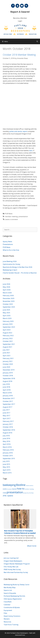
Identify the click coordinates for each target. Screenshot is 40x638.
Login (20, 21)
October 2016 (8, 427)
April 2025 (7, 315)
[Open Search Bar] (37, 41)
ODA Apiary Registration (13, 599)
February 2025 (8, 321)
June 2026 (6, 284)
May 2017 (6, 415)
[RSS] (26, 6)
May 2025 (6, 313)
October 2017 (8, 401)
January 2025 (8, 324)
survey (24, 493)
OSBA (4, 493)
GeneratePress (20, 635)
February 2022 (8, 335)
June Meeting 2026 (10, 261)
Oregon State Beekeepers (13, 561)
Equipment (8, 610)
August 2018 (7, 381)
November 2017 (9, 398)
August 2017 (7, 407)
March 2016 (7, 447)
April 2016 (7, 444)
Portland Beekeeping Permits (14, 596)
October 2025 (8, 304)
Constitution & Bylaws (12, 607)
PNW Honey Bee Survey (12, 569)
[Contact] (22, 6)
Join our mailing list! (11, 558)
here (30, 150)
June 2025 (6, 310)
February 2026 (8, 295)
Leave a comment (11, 219)
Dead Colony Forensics (12, 616)
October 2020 (8, 364)
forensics (9, 489)
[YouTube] (17, 6)
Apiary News (7, 241)
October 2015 (8, 455)
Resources (7, 622)
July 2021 (6, 350)
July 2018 (6, 384)
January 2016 (8, 453)
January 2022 (8, 338)
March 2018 (7, 393)
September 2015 (9, 458)
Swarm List (8, 590)
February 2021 (8, 358)
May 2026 (6, 287)
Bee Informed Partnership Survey (16, 572)
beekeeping (9, 485)
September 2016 (9, 430)
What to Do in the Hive (11, 250)
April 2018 (7, 390)
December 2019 (8, 370)
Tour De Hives (30, 493)
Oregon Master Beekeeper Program (17, 564)
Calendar (7, 605)
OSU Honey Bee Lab (11, 567)
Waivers (7, 619)
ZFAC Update (8, 496)
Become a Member (20, 18)
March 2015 (7, 473)
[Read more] (31, 546)
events (5, 489)
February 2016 (8, 450)
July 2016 (6, 436)
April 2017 (7, 418)
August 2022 (7, 333)
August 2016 (7, 433)
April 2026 (7, 290)
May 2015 (6, 467)
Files (5, 613)
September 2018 (9, 378)
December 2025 (8, 298)
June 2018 (6, 387)
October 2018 (8, 375)
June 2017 (6, 413)
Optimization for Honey (11, 264)
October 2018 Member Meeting (19, 54)
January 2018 (8, 395)
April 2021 (7, 355)
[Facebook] (13, 6)
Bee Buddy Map (10, 587)
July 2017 (6, 410)
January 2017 (8, 424)
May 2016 (6, 441)
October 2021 (8, 341)
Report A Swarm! (20, 11)
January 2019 (8, 373)
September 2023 (9, 327)
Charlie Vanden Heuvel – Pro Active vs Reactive (20, 273)
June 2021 (6, 353)
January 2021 (8, 361)
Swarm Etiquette (10, 593)
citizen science (29, 485)
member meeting (11, 216)
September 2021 (9, 344)
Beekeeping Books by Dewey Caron (16, 584)
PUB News (8, 213)
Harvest (14, 489)
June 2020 (6, 367)
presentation (23, 216)
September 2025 (9, 307)
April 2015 (7, 470)
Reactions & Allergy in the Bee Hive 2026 (17, 267)
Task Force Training (11, 624)
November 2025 (9, 301)
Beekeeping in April (10, 270)
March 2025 (7, 318)
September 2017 (9, 404)
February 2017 (8, 421)
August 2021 (7, 347)
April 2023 (7, 330)
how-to (20, 488)
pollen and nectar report (18, 131)
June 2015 (6, 464)
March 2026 (7, 293)
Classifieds (8, 602)
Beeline (20, 485)
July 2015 (6, 461)
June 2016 (6, 438)
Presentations (8, 244)
